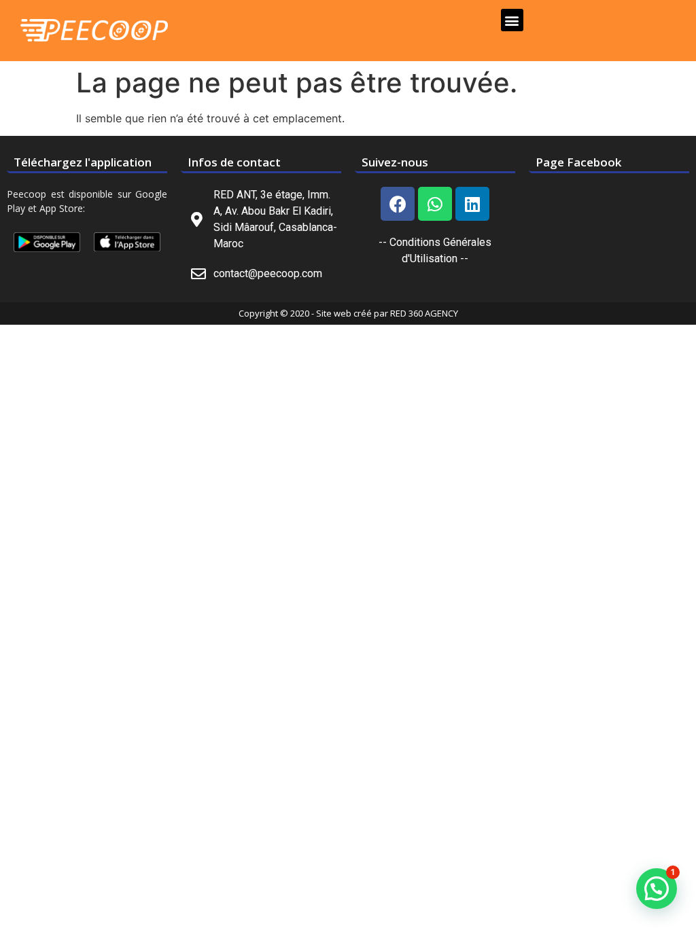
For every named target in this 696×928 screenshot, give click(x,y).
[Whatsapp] (435, 204)
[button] (512, 20)
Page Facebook (578, 162)
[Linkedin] (472, 204)
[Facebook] (398, 204)
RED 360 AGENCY (424, 313)
